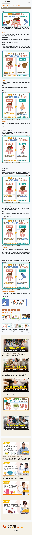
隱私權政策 (9, 531)
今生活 (5, 7)
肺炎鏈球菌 (10, 5)
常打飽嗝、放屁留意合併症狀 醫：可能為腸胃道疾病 (15, 320)
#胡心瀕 (3, 309)
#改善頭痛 (18, 309)
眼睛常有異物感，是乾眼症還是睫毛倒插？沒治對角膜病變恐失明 (6, 320)
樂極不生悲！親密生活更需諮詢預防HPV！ (25, 320)
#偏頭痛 (9, 309)
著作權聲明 (19, 531)
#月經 (12, 309)
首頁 (2, 7)
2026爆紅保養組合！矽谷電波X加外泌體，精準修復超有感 (16, 330)
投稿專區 (23, 531)
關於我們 (13, 531)
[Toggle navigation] (29, 2)
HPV (16, 5)
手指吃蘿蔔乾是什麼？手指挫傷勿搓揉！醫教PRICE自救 (6, 330)
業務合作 (16, 531)
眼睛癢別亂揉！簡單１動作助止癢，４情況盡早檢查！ (25, 330)
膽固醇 (19, 5)
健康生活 (8, 7)
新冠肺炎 (6, 5)
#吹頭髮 (15, 309)
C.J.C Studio (17, 534)
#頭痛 (6, 309)
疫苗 (14, 5)
